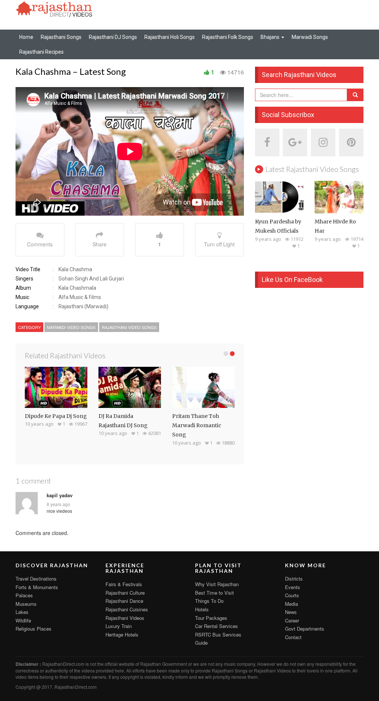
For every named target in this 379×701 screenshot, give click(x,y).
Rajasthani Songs (61, 37)
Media (291, 603)
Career (292, 620)
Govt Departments (304, 628)
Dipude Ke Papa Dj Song (56, 416)
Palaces (24, 595)
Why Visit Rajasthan (217, 584)
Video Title (28, 269)
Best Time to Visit (214, 592)
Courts (292, 595)
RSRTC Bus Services (218, 634)
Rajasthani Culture (125, 592)
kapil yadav (60, 495)
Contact (293, 637)
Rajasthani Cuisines (126, 609)
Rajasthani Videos (124, 617)
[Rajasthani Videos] (54, 8)
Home (26, 37)
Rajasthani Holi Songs (169, 37)
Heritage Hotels (121, 634)
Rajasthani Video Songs (129, 327)
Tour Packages (211, 617)
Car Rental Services (216, 625)
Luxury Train (118, 625)
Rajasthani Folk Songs (227, 37)
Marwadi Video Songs (71, 327)
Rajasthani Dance (124, 600)
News (291, 611)
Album (23, 288)
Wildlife (23, 620)
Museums (26, 603)
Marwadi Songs (310, 37)
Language (27, 306)
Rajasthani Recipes (41, 52)
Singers (24, 279)
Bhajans (271, 37)
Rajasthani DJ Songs (113, 37)
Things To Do (209, 600)
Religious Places (33, 628)
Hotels (202, 609)
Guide (201, 642)
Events (292, 587)
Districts (294, 578)
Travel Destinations (36, 578)
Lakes (22, 611)
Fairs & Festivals (123, 584)
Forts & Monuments (37, 587)
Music (22, 297)
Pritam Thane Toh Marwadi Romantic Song (196, 425)
